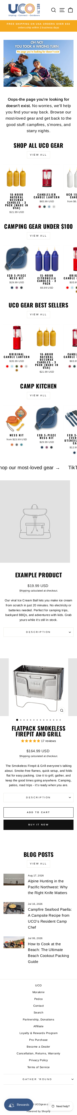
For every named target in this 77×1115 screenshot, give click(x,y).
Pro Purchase (38, 1039)
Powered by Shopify (39, 1111)
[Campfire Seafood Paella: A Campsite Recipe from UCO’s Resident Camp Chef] (13, 908)
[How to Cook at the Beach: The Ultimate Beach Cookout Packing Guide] (13, 942)
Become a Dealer (38, 1046)
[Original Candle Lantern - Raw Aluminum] (26, 366)
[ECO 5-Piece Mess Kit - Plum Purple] (16, 287)
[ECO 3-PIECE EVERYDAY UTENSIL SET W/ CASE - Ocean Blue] (74, 452)
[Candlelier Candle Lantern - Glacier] (49, 206)
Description (38, 632)
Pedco (38, 999)
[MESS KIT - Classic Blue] (21, 444)
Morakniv (38, 992)
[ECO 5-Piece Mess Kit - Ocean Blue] (12, 287)
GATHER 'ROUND (37, 1079)
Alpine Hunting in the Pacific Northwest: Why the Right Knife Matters (48, 887)
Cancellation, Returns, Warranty (38, 1053)
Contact (38, 1005)
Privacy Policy (38, 1060)
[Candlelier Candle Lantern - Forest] (44, 206)
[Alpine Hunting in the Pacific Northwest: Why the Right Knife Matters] (13, 880)
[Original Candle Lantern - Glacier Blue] (72, 287)
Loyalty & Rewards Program (38, 1033)
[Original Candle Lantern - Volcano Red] (67, 287)
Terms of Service (38, 1067)
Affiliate (38, 1026)
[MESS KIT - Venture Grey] (16, 444)
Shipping (24, 590)
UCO (38, 985)
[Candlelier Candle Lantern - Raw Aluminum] (53, 206)
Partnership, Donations (38, 1019)
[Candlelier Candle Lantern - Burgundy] (39, 206)
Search (38, 1012)
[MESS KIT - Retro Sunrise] (12, 444)
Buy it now (38, 824)
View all (38, 154)
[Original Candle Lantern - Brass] (16, 370)
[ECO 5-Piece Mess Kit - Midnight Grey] (21, 287)
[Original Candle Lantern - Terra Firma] (21, 366)
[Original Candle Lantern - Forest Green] (16, 366)
